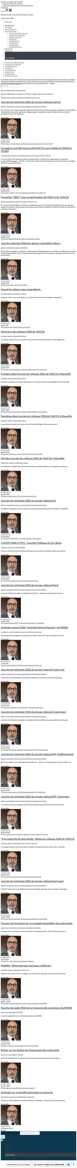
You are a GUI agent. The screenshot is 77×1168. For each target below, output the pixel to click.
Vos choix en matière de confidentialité (49, 1165)
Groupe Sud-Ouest (15, 47)
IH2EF (29, 81)
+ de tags (51, 83)
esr (2, 79)
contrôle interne (21, 81)
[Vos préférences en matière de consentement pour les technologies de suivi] (73, 1164)
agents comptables (68, 79)
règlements (5, 81)
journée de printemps (23, 79)
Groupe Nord (13, 43)
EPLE (72, 81)
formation (40, 79)
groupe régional (59, 81)
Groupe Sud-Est (14, 41)
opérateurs (54, 79)
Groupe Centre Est (15, 37)
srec (46, 83)
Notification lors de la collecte (18, 1165)
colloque (68, 81)
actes (39, 81)
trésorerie (14, 83)
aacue (60, 79)
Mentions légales (11, 1148)
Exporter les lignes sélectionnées (12, 2)
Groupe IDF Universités (17, 35)
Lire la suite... (5, 301)
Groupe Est (13, 39)
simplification (6, 83)
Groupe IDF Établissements (18, 33)
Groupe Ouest (14, 45)
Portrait (47, 79)
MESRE (51, 81)
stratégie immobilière (25, 83)
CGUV (7, 1150)
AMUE (34, 81)
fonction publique (39, 83)
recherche (44, 81)
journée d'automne (9, 79)
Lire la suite (5, 117)
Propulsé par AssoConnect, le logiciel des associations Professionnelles (29, 1159)
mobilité (34, 79)
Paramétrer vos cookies (13, 1152)
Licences (8, 1146)
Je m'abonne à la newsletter (10, 1133)
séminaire (12, 81)
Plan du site (9, 1144)
